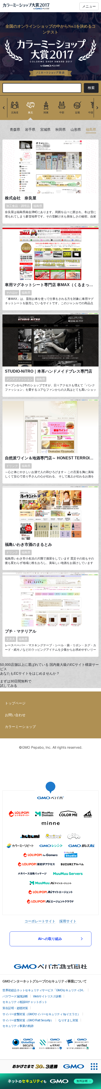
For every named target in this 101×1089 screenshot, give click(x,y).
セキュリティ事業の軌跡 (18, 1026)
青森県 (15, 129)
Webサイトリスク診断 (47, 996)
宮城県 (45, 129)
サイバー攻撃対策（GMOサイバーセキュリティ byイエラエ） (41, 1014)
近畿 (77, 112)
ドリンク (12, 466)
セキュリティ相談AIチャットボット (24, 1002)
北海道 (14, 112)
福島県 (91, 129)
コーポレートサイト (40, 921)
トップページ (15, 703)
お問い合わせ (15, 715)
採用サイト (67, 921)
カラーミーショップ (20, 727)
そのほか (12, 292)
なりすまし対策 (68, 1020)
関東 (46, 112)
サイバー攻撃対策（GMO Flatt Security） (27, 1020)
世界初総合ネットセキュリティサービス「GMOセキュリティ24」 (44, 990)
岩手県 (30, 129)
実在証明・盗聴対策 (15, 1008)
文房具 (10, 639)
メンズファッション (19, 379)
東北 (30, 112)
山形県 (76, 129)
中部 (61, 112)
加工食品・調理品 (18, 206)
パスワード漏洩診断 (15, 996)
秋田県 (60, 129)
